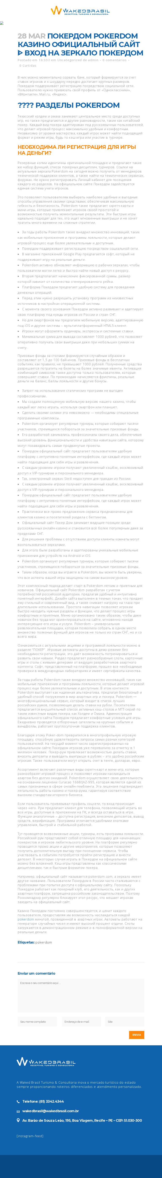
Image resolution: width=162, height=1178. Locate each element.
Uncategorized (69, 60)
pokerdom (26, 919)
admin (93, 60)
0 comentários (115, 60)
